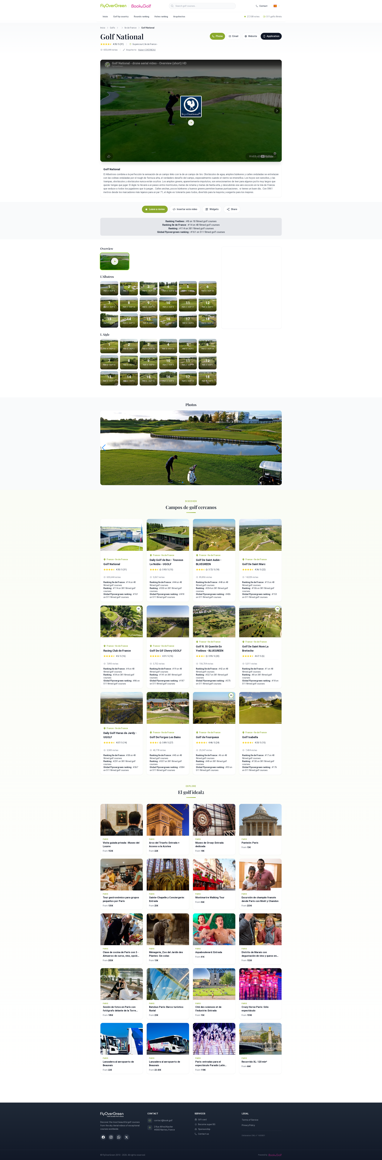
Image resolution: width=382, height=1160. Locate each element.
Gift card (202, 1119)
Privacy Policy (248, 1125)
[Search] (172, 5)
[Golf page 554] (260, 710)
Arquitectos (179, 16)
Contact (263, 6)
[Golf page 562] (121, 537)
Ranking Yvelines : (175, 221)
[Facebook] (103, 1137)
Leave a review (157, 209)
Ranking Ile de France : (175, 224)
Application (273, 36)
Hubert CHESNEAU (147, 50)
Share (234, 209)
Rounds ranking (141, 16)
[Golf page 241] (121, 708)
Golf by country (120, 16)
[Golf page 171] (168, 535)
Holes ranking (161, 16)
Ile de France (131, 28)
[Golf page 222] (168, 710)
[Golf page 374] (260, 537)
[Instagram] (111, 1137)
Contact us (203, 1134)
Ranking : (173, 228)
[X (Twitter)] (127, 1137)
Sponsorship (204, 1129)
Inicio (105, 16)
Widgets (214, 209)
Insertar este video (187, 209)
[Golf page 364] (214, 535)
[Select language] (277, 6)
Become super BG (206, 1124)
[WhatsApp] (119, 1137)
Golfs (112, 28)
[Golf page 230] (168, 623)
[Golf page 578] (214, 621)
